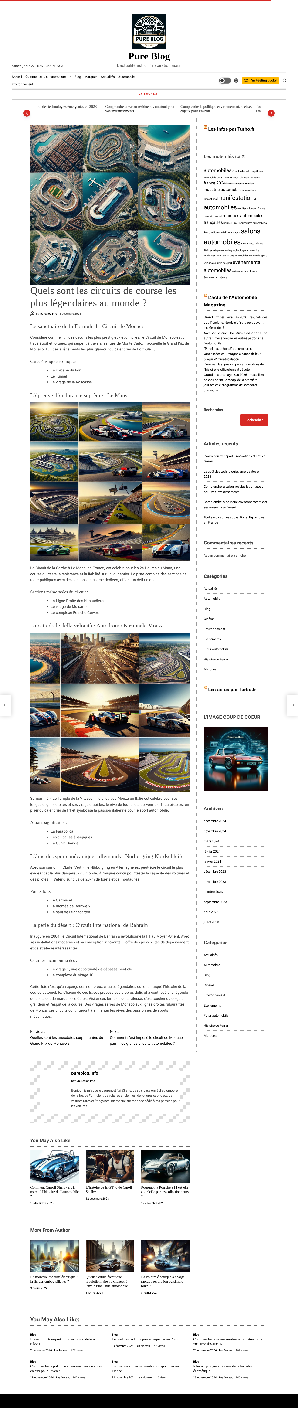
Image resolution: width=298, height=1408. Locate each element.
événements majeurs (215, 277)
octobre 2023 (213, 892)
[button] (26, 113)
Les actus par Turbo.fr (232, 689)
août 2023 (211, 912)
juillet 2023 (211, 922)
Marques (91, 77)
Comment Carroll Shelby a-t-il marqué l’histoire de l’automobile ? (54, 1191)
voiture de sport (258, 255)
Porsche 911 (220, 232)
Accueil (17, 77)
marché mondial (213, 216)
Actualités (108, 77)
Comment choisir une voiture (45, 76)
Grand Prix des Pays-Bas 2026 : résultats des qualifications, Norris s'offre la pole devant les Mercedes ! (236, 322)
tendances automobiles (235, 255)
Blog (77, 77)
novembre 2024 (215, 831)
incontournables (244, 183)
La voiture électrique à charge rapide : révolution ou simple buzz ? (163, 1281)
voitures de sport (222, 263)
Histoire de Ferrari (216, 659)
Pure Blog (149, 56)
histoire (230, 183)
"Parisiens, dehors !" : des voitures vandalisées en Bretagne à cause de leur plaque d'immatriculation (232, 354)
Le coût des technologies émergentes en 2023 (145, 1339)
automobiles (218, 170)
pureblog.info (48, 313)
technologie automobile (246, 250)
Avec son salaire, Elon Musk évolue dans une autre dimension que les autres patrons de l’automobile (235, 338)
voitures (208, 263)
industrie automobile (223, 189)
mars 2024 (211, 841)
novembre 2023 (215, 882)
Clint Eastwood (240, 171)
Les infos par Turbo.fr (231, 129)
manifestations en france (251, 208)
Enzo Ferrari (254, 177)
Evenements (212, 639)
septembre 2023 (215, 902)
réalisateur (234, 232)
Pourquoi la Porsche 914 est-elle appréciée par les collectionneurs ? (165, 1191)
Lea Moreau (61, 1350)
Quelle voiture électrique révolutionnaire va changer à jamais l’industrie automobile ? (108, 1281)
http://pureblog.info (83, 1080)
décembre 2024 (215, 821)
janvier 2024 (212, 861)
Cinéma (209, 619)
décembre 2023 (215, 871)
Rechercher (214, 410)
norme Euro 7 (231, 222)
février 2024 (212, 851)
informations (249, 190)
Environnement (22, 84)
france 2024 (215, 183)
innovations (210, 199)
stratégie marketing (221, 250)
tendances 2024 (213, 255)
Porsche (208, 232)
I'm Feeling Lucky (263, 80)
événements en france (244, 271)
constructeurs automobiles (232, 177)
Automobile (126, 77)
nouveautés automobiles (253, 222)
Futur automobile (216, 649)
